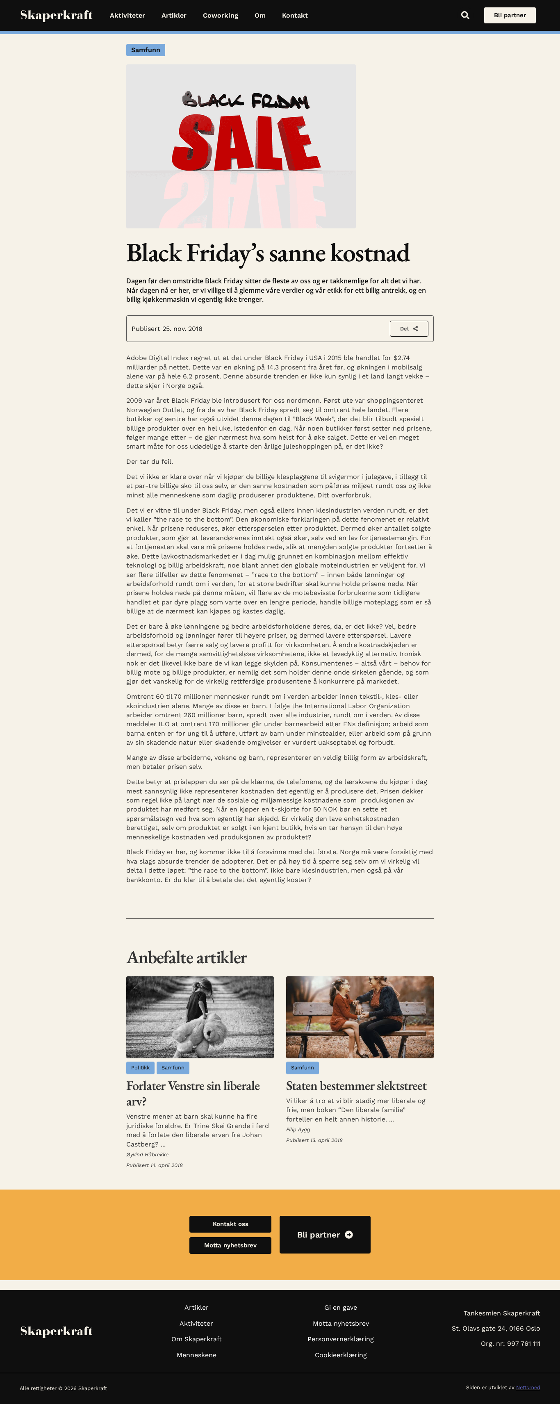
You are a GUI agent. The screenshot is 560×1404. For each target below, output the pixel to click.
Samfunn (145, 50)
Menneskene (196, 1355)
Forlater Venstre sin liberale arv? (193, 1093)
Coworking (220, 15)
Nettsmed (528, 1387)
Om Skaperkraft (196, 1339)
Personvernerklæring (340, 1339)
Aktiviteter (127, 15)
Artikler (174, 15)
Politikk (140, 1067)
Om (260, 15)
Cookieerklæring (341, 1355)
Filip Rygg (298, 1129)
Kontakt (295, 15)
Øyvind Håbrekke (147, 1154)
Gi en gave (340, 1307)
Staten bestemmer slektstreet (356, 1085)
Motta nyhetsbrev (341, 1323)
